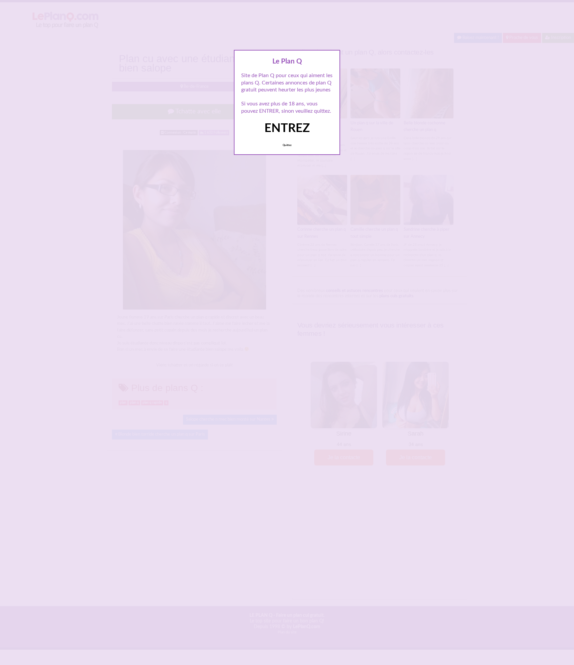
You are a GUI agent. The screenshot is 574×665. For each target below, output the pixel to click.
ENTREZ (287, 128)
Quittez (287, 145)
